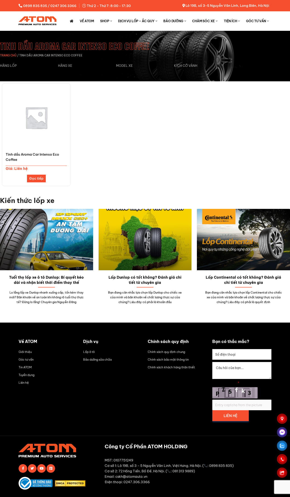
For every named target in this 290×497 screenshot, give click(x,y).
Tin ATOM (25, 367)
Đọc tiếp (36, 178)
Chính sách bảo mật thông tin (168, 359)
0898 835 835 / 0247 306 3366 (49, 6)
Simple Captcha (225, 383)
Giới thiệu (25, 352)
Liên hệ (24, 382)
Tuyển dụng (26, 375)
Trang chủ (8, 55)
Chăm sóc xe (203, 21)
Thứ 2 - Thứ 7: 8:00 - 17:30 (109, 6)
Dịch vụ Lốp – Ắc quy (136, 21)
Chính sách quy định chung (166, 352)
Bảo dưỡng (173, 21)
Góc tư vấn (256, 21)
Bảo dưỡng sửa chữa (97, 359)
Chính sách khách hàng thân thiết (171, 367)
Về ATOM (87, 21)
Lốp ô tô (89, 352)
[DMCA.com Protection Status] (71, 484)
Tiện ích (230, 21)
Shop (104, 21)
